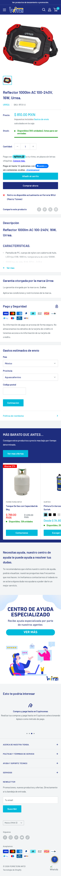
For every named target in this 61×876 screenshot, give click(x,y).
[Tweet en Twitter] (50, 209)
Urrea (6, 104)
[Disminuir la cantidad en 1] (17, 146)
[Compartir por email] (56, 209)
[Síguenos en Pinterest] (16, 837)
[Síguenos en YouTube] (22, 837)
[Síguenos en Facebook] (5, 837)
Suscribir (12, 808)
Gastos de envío (41, 119)
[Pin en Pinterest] (45, 209)
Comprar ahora (30, 185)
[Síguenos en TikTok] (27, 837)
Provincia (7, 370)
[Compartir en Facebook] (39, 209)
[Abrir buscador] (43, 9)
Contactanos (22, 532)
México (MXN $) (11, 823)
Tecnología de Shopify (12, 870)
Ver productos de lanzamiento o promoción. (30, 2)
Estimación (13, 402)
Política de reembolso (13, 415)
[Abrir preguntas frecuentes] (54, 859)
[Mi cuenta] (49, 9)
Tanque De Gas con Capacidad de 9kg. (22, 508)
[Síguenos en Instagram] (11, 837)
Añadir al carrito (30, 176)
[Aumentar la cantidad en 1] (33, 146)
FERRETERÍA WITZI (14, 502)
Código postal (9, 384)
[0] (55, 9)
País (5, 357)
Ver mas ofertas (15, 453)
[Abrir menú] (4, 10)
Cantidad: (7, 146)
